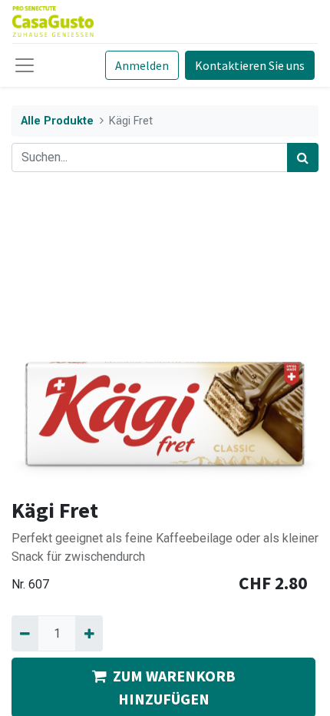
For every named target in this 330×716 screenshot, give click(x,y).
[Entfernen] (25, 633)
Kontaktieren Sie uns (250, 65)
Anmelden (142, 65)
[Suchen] (302, 157)
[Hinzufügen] (88, 633)
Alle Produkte (57, 121)
